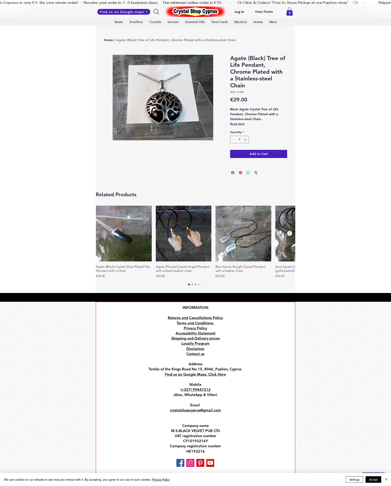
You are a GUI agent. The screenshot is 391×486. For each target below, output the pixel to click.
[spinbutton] (239, 139)
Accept (373, 479)
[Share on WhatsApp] (248, 172)
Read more (237, 124)
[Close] (386, 479)
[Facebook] (180, 463)
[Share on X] (256, 172)
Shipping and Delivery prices (195, 338)
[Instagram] (190, 463)
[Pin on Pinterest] (240, 172)
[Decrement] (233, 139)
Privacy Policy (161, 479)
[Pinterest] (200, 463)
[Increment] (245, 139)
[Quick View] (124, 233)
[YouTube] (210, 463)
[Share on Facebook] (232, 172)
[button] (289, 11)
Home (108, 40)
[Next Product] (289, 233)
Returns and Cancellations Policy (195, 317)
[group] (195, 242)
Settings (354, 479)
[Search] (156, 12)
